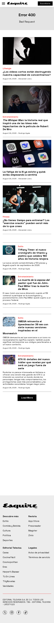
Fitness (6, 217)
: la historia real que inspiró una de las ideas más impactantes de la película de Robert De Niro (25, 125)
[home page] (17, 3)
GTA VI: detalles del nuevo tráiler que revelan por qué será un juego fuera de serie (34, 364)
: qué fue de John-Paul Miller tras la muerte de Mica (34, 284)
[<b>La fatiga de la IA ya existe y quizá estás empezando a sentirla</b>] (27, 153)
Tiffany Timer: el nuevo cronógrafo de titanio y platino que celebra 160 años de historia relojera (33, 254)
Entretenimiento (10, 117)
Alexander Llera (24, 79)
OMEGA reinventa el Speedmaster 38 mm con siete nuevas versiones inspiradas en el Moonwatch (25, 327)
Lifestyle (7, 68)
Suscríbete (45, 3)
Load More (27, 397)
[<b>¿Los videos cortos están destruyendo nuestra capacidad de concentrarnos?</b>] (27, 51)
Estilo (20, 246)
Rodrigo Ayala (24, 133)
